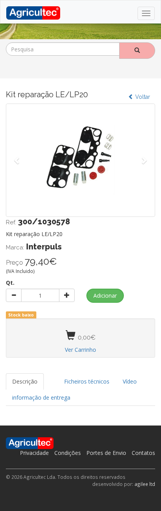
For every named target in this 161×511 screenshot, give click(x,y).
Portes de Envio (106, 452)
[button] (17, 160)
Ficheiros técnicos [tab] (86, 381)
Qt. (10, 282)
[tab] (51, 377)
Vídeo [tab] (130, 381)
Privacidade (34, 452)
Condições (67, 452)
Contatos (143, 452)
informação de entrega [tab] (41, 397)
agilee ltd (144, 484)
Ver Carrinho (80, 349)
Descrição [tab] (25, 381)
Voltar (142, 97)
